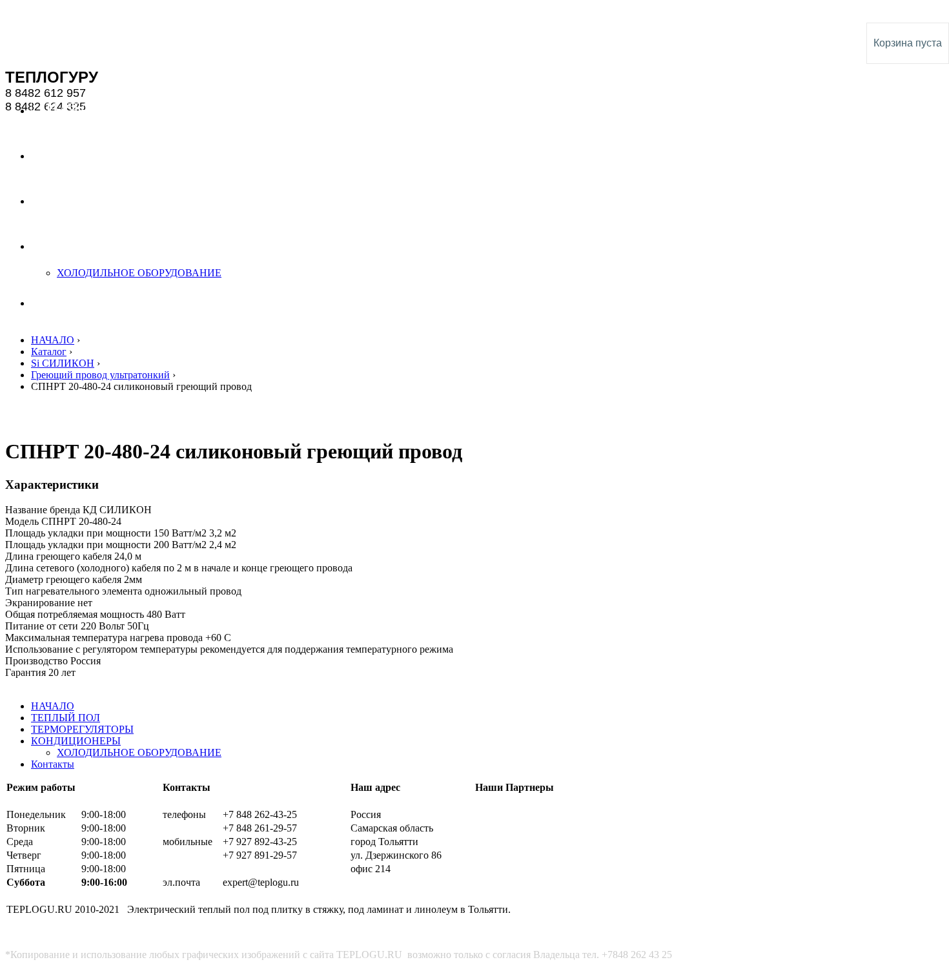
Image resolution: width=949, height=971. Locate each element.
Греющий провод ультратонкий (100, 374)
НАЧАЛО (52, 339)
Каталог (48, 351)
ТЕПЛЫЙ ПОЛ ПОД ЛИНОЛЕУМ (77, 11)
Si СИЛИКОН (62, 363)
